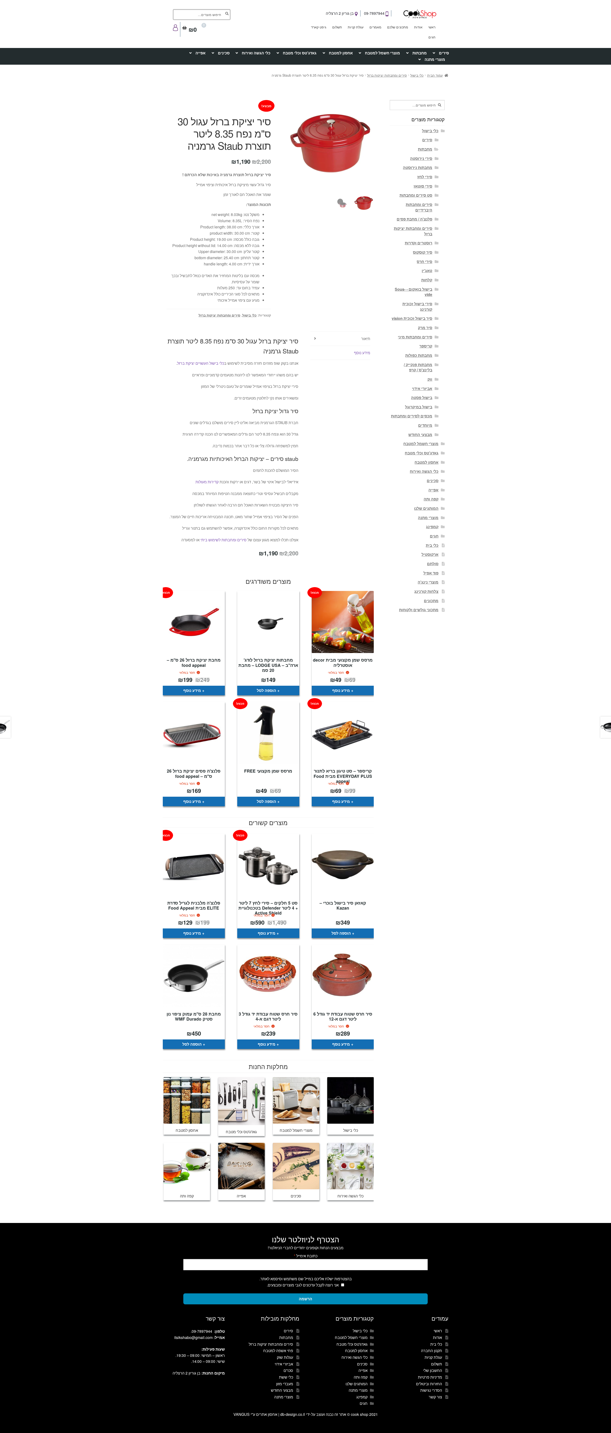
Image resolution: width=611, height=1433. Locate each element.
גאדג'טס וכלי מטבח (299, 53)
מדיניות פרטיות (430, 1377)
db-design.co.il (293, 1414)
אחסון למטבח (341, 53)
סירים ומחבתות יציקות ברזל (387, 75)
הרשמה (305, 1298)
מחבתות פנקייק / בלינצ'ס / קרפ (418, 367)
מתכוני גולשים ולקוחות (418, 609)
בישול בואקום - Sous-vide (413, 291)
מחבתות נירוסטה (417, 167)
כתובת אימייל (305, 1256)
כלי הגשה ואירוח (256, 53)
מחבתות (419, 53)
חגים (431, 37)
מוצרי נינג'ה (428, 582)
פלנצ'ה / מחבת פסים (414, 219)
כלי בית (432, 545)
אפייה (200, 53)
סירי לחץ (424, 176)
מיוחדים (425, 425)
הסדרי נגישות (431, 1390)
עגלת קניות (355, 27)
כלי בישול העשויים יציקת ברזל (200, 363)
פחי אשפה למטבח (278, 1350)
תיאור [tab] (365, 338)
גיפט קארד (318, 27)
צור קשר (435, 1397)
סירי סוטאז (423, 186)
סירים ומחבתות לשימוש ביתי (223, 540)
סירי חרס (424, 261)
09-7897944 (374, 13)
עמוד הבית (435, 75)
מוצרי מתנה (435, 59)
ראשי (431, 27)
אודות (418, 27)
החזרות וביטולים (429, 1383)
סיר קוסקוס (422, 252)
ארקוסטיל (429, 554)
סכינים (224, 53)
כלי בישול (416, 75)
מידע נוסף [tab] (362, 352)
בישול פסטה (421, 397)
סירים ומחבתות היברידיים (419, 207)
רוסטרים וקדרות (418, 243)
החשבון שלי (432, 1370)
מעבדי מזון (284, 1383)
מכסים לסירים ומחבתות (411, 416)
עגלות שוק (285, 1357)
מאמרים (375, 27)
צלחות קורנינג (426, 591)
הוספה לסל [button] (266, 690)
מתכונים (431, 600)
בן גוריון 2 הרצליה (340, 13)
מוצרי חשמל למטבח (382, 53)
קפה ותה (431, 499)
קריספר (425, 346)
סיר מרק (425, 327)
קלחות (426, 280)
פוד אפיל (430, 573)
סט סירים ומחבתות (416, 195)
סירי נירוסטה (421, 158)
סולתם (432, 563)
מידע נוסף (341, 690)
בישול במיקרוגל (418, 407)
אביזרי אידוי (422, 388)
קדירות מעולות (207, 482)
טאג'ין (427, 270)
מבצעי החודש (420, 434)
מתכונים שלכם (397, 27)
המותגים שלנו (426, 508)
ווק (429, 379)
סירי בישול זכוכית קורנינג (417, 306)
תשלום (337, 27)
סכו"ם (288, 1370)
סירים (444, 53)
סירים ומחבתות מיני (415, 337)
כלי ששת (286, 1377)
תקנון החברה (431, 1350)
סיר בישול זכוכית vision (412, 318)
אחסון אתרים (266, 1414)
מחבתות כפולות (418, 355)
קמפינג (432, 526)
